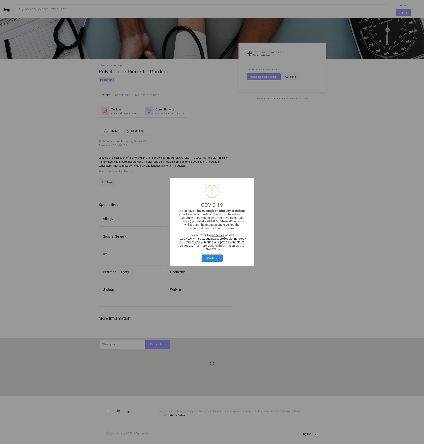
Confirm (212, 258)
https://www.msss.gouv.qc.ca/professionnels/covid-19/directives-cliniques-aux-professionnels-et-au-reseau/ (212, 242)
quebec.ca (217, 235)
